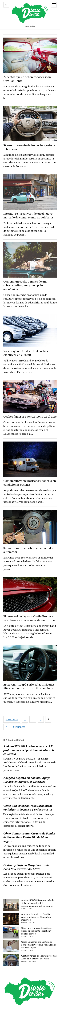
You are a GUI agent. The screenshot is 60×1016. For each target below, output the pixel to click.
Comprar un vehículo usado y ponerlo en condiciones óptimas (29, 482)
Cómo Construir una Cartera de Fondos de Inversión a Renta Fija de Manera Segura (29, 837)
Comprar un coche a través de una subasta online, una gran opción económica (25, 285)
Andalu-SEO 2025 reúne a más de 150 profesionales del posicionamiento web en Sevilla (28, 750)
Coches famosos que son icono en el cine (30, 416)
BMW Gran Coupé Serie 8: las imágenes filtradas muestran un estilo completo (29, 686)
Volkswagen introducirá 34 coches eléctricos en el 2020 (25, 353)
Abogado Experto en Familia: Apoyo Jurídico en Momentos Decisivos (26, 779)
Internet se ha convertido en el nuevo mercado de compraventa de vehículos (28, 215)
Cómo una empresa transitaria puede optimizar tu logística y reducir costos (27, 807)
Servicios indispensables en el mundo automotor (27, 550)
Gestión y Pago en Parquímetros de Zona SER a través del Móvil (26, 867)
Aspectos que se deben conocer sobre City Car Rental (27, 79)
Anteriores (12, 719)
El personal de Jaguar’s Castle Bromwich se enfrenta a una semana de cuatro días (29, 618)
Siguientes (19, 727)
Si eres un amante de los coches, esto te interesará (29, 147)
